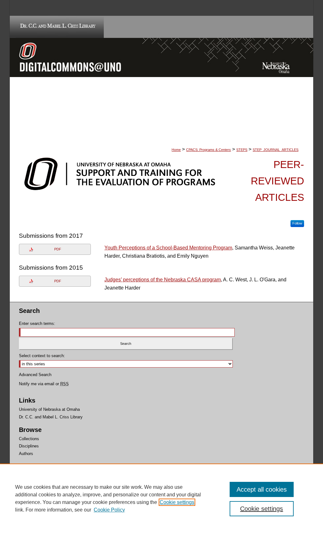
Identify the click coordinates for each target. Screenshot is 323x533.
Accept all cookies (262, 489)
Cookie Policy (109, 509)
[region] (161, 498)
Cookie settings (177, 502)
